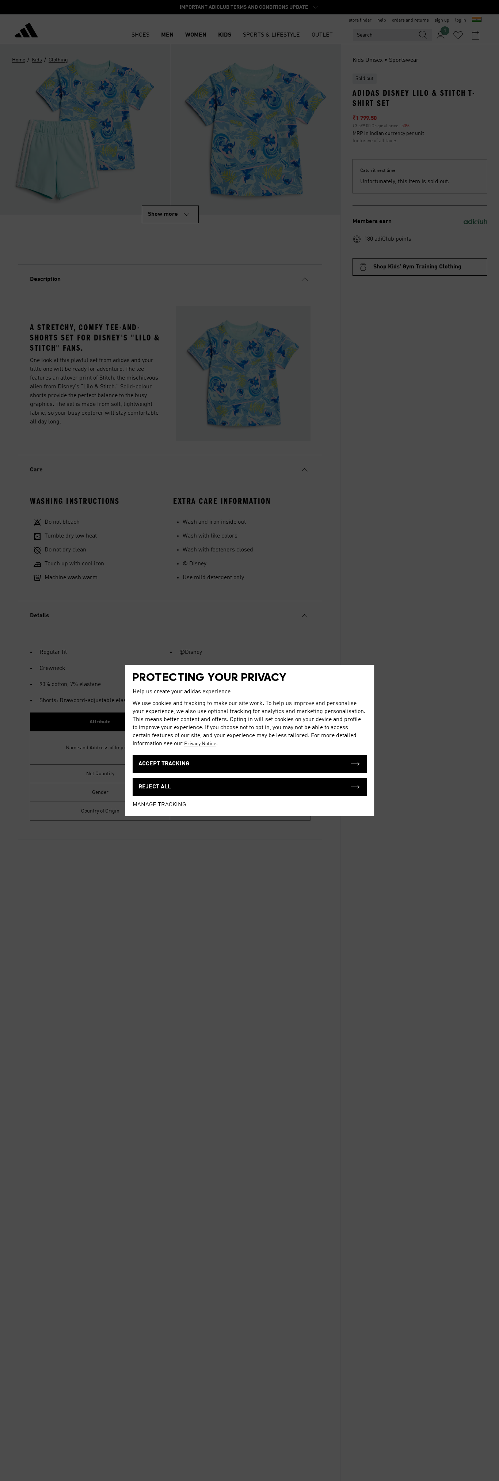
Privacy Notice (200, 743)
